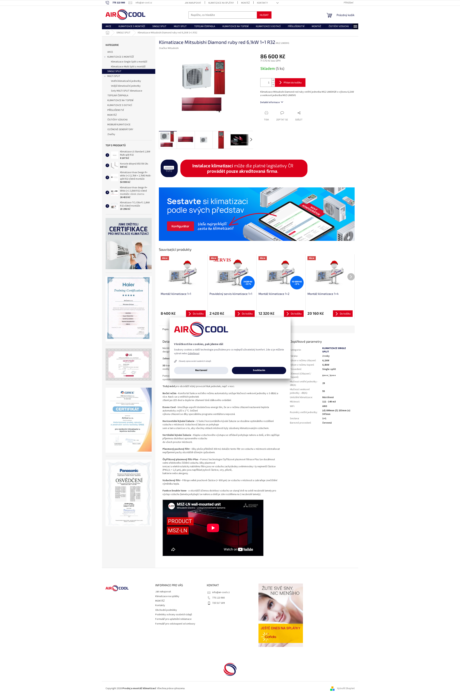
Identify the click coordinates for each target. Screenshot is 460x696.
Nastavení (201, 370)
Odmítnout (193, 353)
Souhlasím (259, 370)
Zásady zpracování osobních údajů (195, 361)
